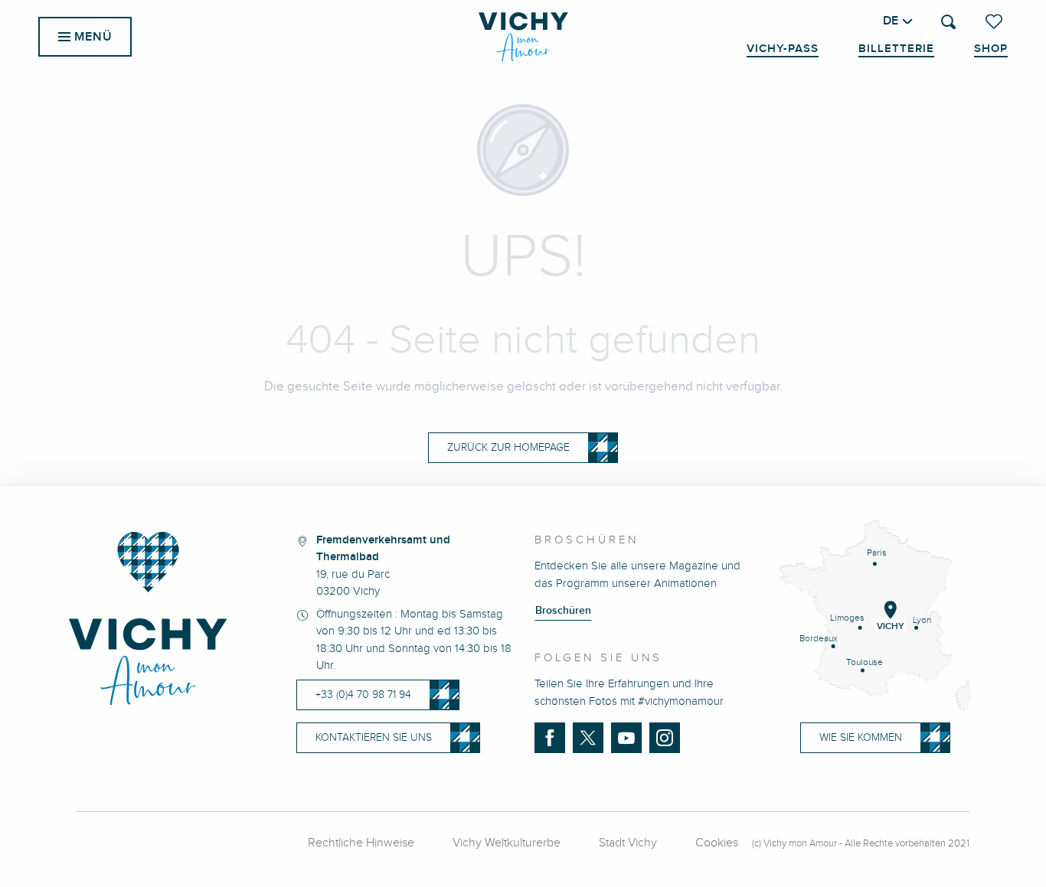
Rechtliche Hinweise (361, 843)
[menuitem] (523, 36)
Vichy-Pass (783, 49)
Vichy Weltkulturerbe (507, 843)
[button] (948, 21)
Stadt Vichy (628, 843)
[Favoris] (995, 21)
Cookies (716, 843)
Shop (991, 49)
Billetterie (896, 49)
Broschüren (563, 611)
